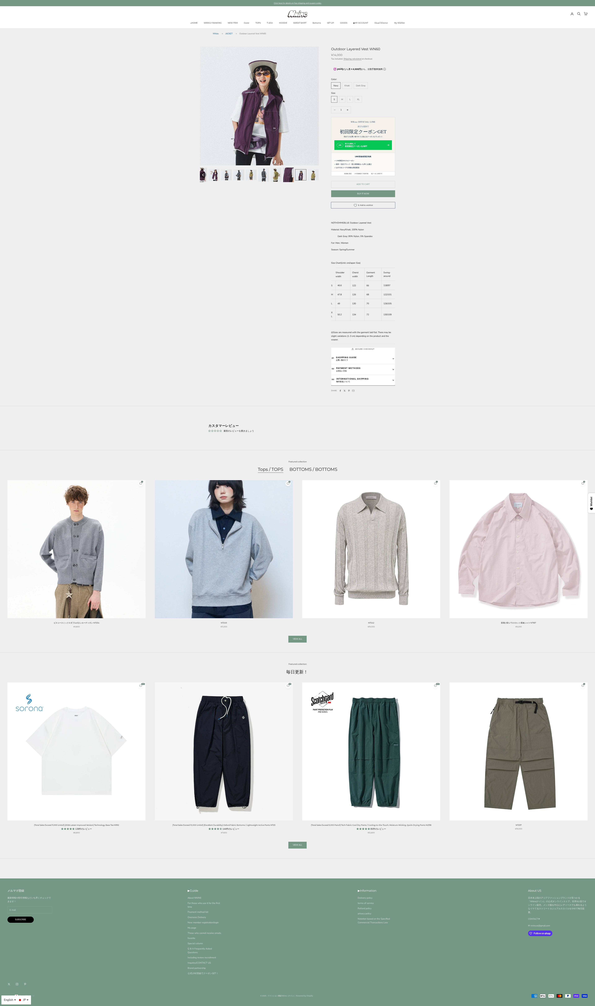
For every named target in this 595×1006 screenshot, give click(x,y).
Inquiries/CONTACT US (199, 962)
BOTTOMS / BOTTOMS (313, 469)
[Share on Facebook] (340, 390)
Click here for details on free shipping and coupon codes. (297, 3)
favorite (191, 938)
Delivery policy (365, 897)
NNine (216, 33)
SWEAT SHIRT (299, 23)
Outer (246, 23)
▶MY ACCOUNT (360, 23)
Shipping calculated (352, 58)
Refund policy (364, 908)
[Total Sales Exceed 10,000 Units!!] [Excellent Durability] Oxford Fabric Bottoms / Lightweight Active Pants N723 (223, 825)
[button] (203, 175)
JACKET (229, 33)
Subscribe (20, 919)
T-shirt (270, 23)
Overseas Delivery (197, 917)
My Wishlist (399, 23)
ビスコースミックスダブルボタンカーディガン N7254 (76, 623)
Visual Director (381, 23)
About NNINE (194, 897)
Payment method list (198, 911)
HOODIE (283, 23)
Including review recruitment (202, 957)
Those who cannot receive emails (204, 933)
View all (297, 639)
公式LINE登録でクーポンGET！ (203, 973)
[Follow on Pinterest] (25, 984)
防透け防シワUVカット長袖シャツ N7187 (518, 623)
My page (192, 927)
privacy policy (364, 913)
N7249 (224, 623)
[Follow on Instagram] (17, 984)
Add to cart (363, 184)
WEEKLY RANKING (213, 23)
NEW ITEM (233, 23)
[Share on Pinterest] (349, 390)
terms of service (366, 903)
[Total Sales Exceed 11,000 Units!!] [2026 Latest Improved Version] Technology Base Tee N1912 (76, 825)
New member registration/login (203, 922)
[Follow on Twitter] (9, 984)
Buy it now (363, 193)
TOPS (258, 23)
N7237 (519, 825)
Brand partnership (197, 968)
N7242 (371, 623)
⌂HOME (194, 23)
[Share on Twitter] (344, 390)
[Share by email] (353, 390)
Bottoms (317, 23)
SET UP (330, 23)
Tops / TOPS (270, 469)
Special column (195, 943)
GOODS (343, 23)
